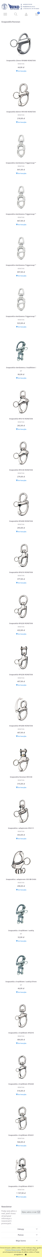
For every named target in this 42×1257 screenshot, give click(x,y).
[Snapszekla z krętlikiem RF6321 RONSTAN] (21, 1118)
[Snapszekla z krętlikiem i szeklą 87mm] (21, 964)
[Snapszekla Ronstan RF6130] (21, 760)
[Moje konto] (26, 14)
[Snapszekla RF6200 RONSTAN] (21, 504)
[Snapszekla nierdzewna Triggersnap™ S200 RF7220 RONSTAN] (21, 299)
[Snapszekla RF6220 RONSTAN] (21, 606)
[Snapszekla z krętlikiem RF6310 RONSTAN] (21, 1015)
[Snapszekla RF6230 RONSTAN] (21, 657)
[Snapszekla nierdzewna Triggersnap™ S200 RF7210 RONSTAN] (21, 248)
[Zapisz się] (39, 1212)
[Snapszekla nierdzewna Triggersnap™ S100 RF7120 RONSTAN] (21, 197)
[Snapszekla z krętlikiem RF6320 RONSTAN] (21, 1067)
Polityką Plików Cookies (13, 1250)
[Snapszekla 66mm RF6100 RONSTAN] (21, 94)
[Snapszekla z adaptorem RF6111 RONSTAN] (21, 811)
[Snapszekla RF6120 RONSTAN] (21, 453)
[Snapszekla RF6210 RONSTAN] (21, 555)
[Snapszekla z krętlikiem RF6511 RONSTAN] (21, 1169)
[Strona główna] (21, 7)
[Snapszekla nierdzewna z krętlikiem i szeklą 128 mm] (21, 350)
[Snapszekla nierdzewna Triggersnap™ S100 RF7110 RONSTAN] (21, 146)
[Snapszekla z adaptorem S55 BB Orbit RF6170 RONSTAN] (21, 862)
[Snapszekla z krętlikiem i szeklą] (21, 913)
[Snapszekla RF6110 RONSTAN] (21, 401)
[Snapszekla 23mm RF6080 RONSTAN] (21, 43)
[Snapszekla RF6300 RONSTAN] (21, 708)
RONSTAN (21, 64)
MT (21, 371)
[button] (5, 14)
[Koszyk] (37, 14)
